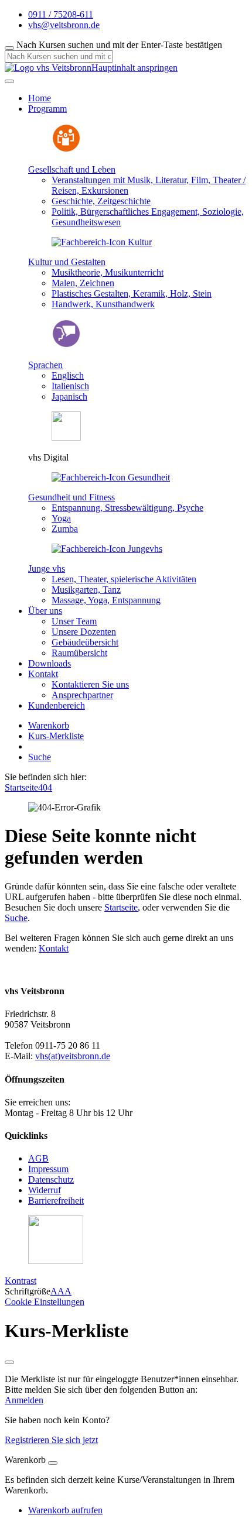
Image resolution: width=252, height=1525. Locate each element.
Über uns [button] (45, 611)
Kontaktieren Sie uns (90, 684)
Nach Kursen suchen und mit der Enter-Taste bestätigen (119, 45)
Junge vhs (46, 568)
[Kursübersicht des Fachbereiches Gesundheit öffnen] (111, 477)
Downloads (49, 663)
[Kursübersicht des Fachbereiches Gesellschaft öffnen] (66, 149)
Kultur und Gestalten (66, 262)
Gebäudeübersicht (85, 642)
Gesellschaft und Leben (71, 169)
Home (39, 98)
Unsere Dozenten (84, 632)
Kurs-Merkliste (56, 736)
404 (45, 787)
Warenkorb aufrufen (65, 1510)
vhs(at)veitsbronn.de (72, 1056)
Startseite (21, 787)
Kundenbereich (56, 705)
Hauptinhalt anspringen (134, 68)
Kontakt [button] (43, 674)
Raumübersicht (79, 653)
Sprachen (45, 365)
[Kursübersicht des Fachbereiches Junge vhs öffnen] (107, 549)
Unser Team (74, 621)
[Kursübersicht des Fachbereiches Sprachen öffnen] (66, 345)
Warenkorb (48, 725)
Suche (39, 757)
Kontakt (54, 948)
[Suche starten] (9, 48)
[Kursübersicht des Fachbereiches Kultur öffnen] (102, 242)
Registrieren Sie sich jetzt (51, 1440)
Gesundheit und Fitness (71, 497)
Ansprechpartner (82, 695)
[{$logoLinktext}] (48, 68)
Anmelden (24, 1400)
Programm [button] (47, 109)
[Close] (52, 1463)
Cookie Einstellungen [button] (44, 1302)
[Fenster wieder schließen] (9, 1362)
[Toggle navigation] (9, 81)
